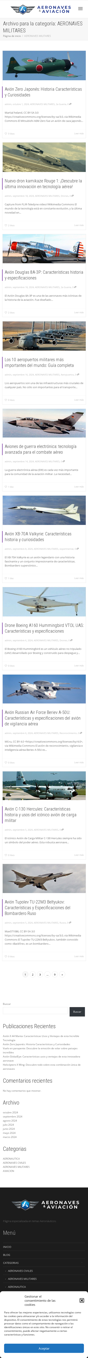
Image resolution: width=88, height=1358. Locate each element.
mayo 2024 (9, 1133)
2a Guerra (61, 104)
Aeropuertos (67, 374)
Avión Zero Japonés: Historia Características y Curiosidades (36, 1044)
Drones (64, 195)
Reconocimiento (68, 733)
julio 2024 (8, 1124)
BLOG (6, 1255)
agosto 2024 (10, 1120)
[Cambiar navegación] (80, 8)
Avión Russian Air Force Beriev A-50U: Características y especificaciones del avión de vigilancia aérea (43, 718)
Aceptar (44, 1348)
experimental (66, 548)
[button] (82, 1300)
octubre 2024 (10, 1112)
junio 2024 (9, 1129)
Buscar (7, 1004)
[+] (44, 65)
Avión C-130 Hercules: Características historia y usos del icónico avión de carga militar (41, 814)
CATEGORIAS (11, 1263)
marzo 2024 (10, 1137)
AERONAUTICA (11, 1158)
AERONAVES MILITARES (42, 104)
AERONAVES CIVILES (14, 1163)
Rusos (63, 922)
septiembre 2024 (12, 1116)
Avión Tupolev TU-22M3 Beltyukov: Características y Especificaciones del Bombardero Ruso (37, 907)
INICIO (7, 1247)
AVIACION (8, 1171)
